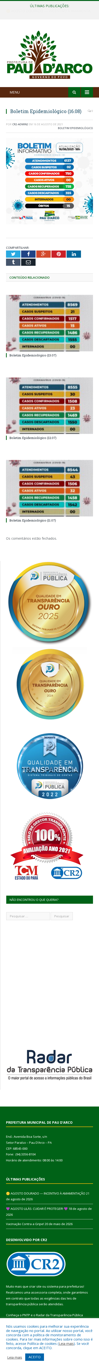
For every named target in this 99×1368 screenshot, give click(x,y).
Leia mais (66, 1343)
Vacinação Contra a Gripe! (25, 1224)
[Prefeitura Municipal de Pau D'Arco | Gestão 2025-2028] (49, 54)
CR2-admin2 (20, 124)
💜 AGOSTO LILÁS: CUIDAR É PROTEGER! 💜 (48, 11)
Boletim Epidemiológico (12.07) (32, 438)
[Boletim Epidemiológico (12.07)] (49, 405)
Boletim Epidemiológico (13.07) (32, 355)
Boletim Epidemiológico (75, 128)
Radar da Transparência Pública (59, 1315)
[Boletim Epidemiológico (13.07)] (49, 323)
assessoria (39, 1292)
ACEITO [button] (35, 1357)
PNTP (26, 1315)
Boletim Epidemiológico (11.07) (32, 520)
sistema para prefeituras (65, 1286)
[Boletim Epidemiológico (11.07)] (49, 488)
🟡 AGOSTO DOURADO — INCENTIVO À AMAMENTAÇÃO (45, 1193)
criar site (35, 1286)
